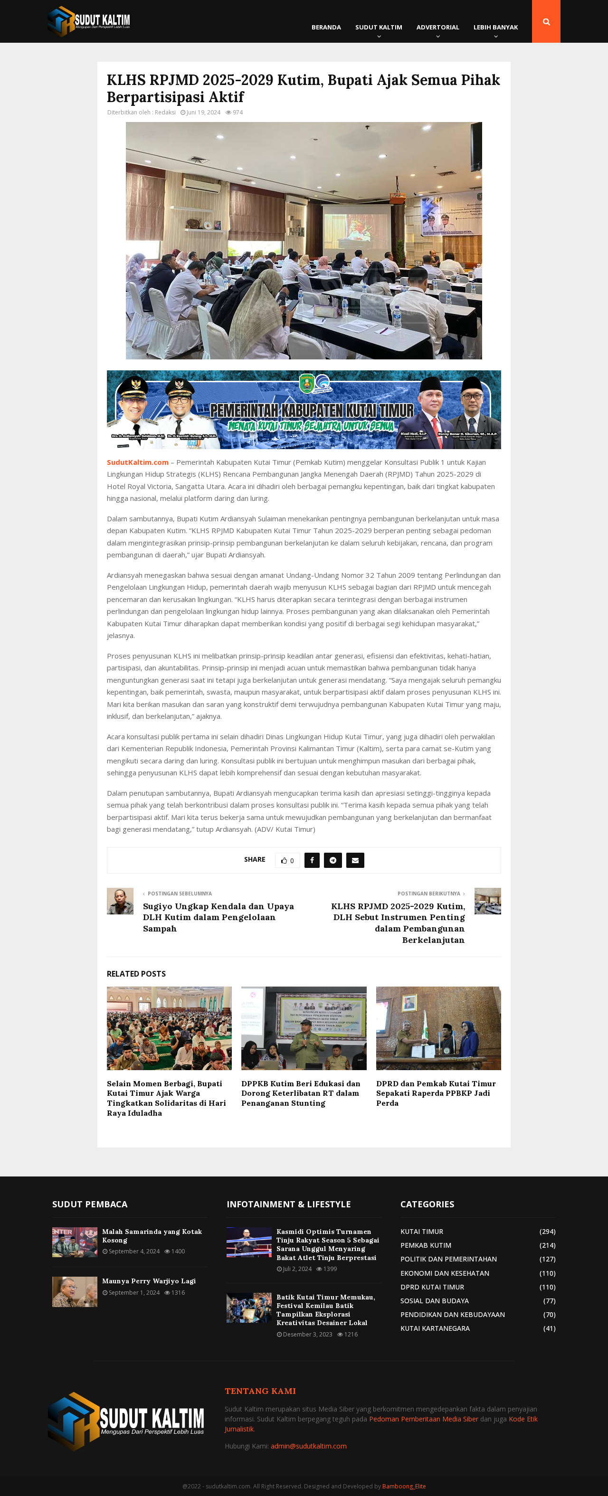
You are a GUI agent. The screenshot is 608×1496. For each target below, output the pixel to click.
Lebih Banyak (496, 27)
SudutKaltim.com (138, 462)
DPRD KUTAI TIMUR (432, 1286)
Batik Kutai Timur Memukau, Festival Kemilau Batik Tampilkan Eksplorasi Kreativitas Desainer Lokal (325, 1310)
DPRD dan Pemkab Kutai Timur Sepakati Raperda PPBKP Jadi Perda (436, 1093)
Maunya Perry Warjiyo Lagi (149, 1281)
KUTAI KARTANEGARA (435, 1328)
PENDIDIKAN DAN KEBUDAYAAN (452, 1314)
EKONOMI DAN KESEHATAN (444, 1273)
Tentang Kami (260, 1390)
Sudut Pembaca (89, 1204)
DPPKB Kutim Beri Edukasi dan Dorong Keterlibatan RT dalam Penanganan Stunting (301, 1093)
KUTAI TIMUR (421, 1231)
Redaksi (165, 112)
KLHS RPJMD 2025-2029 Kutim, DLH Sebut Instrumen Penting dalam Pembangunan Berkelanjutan (398, 923)
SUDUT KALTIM (378, 27)
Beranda (326, 27)
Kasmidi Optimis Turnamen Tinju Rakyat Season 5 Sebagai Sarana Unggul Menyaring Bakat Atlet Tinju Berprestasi (328, 1244)
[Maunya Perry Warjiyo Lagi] (74, 1292)
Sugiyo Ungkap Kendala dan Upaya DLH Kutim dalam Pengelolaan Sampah (218, 917)
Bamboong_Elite (404, 1486)
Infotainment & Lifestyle (289, 1204)
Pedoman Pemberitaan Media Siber (423, 1418)
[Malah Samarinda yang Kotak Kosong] (74, 1242)
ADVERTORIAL (438, 27)
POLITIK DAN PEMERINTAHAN (448, 1258)
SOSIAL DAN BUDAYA (434, 1300)
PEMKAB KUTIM (425, 1245)
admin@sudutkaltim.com (309, 1445)
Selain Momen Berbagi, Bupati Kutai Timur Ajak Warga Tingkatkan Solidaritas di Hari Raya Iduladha (166, 1098)
